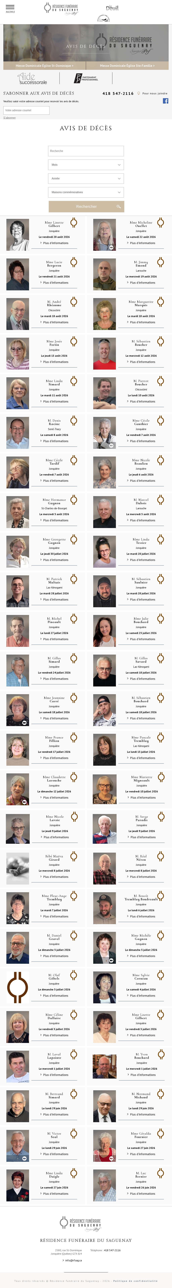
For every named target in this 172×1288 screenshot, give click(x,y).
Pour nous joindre (155, 93)
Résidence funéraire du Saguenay (66, 9)
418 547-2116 (118, 93)
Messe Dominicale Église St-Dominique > (44, 65)
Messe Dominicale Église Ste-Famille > (127, 65)
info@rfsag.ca (74, 1260)
